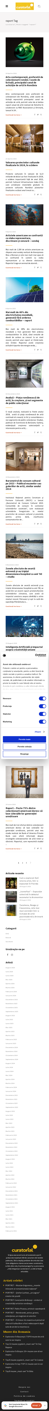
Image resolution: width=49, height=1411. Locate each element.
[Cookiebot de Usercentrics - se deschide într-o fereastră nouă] (35, 655)
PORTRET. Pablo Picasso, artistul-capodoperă (25, 1308)
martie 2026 (10, 987)
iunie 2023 (9, 1119)
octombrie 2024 (12, 1055)
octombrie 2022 (12, 1151)
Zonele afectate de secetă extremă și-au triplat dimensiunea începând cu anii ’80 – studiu (24, 572)
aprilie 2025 (10, 1031)
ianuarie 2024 (11, 1091)
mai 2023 (9, 1123)
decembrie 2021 (12, 1191)
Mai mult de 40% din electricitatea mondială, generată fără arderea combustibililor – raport (19, 316)
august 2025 (10, 1015)
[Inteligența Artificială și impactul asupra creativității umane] (24, 626)
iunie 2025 (9, 1023)
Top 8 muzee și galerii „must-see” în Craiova (24, 1360)
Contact (24, 1391)
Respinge (24, 754)
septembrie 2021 (12, 1203)
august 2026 (10, 968)
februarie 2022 (11, 1183)
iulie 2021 (9, 1211)
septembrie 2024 (12, 1059)
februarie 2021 (11, 1231)
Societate (9, 941)
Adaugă (35, 1405)
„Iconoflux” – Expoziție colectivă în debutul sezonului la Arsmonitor (31, 894)
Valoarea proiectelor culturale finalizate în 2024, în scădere (22, 164)
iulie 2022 (9, 1163)
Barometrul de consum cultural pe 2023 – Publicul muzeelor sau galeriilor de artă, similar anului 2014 (23, 484)
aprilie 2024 (10, 1079)
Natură (8, 938)
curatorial (10, 24)
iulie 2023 (9, 1115)
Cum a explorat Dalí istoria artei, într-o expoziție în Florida (29, 881)
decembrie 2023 (12, 1095)
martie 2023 (10, 1131)
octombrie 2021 (12, 1199)
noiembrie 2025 (11, 1003)
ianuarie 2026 (11, 995)
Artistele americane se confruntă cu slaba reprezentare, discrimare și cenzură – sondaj (24, 238)
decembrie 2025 (12, 999)
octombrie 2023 (12, 1103)
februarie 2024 (11, 1087)
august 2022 (10, 1159)
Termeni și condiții (24, 1400)
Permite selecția (25, 747)
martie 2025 (10, 1035)
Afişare (38, 732)
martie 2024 (10, 1083)
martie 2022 (10, 1179)
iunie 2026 (9, 976)
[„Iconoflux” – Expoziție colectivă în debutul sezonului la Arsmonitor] (11, 896)
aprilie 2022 (10, 1175)
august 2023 (10, 1111)
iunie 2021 (9, 1215)
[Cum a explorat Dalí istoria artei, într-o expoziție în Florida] (11, 883)
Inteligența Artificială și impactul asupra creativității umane (24, 648)
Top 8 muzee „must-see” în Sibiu (19, 1371)
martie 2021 (10, 1227)
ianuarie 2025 (11, 1043)
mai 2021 (9, 1219)
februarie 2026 (11, 991)
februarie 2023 (11, 1135)
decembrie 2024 (12, 1047)
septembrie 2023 (12, 1107)
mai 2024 (9, 1075)
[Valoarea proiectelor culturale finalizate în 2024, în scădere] (24, 138)
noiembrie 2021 (11, 1195)
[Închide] (45, 1405)
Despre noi (24, 1387)
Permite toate (24, 739)
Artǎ (7, 934)
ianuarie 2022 (11, 1187)
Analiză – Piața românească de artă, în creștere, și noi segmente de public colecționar (24, 400)
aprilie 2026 (10, 984)
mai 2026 (9, 980)
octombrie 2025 (12, 1007)
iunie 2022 (9, 1167)
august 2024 (10, 1063)
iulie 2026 (9, 972)
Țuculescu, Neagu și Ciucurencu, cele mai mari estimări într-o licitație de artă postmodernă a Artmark (31, 911)
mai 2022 (9, 1171)
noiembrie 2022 (11, 1147)
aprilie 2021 (10, 1223)
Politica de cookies (24, 1396)
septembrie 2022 (12, 1155)
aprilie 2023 (10, 1127)
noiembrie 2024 (11, 1051)
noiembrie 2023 (11, 1099)
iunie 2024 (9, 1071)
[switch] (42, 706)
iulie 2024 (9, 1067)
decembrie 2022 (12, 1143)
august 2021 (10, 1207)
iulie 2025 (9, 1019)
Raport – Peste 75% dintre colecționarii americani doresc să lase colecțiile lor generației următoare (24, 812)
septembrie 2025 (12, 1011)
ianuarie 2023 (11, 1139)
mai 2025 (9, 1027)
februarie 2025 (11, 1039)
